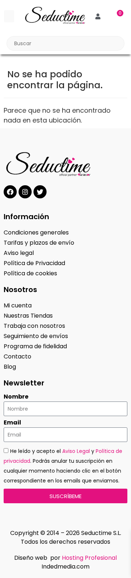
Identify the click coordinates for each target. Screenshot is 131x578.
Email (12, 423)
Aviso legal (19, 253)
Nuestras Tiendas (28, 315)
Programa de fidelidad (35, 346)
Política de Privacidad (34, 263)
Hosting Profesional (89, 558)
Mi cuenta (18, 305)
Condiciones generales (36, 232)
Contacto (17, 356)
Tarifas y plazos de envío (39, 242)
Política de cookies (30, 273)
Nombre (16, 397)
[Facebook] (10, 191)
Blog (10, 366)
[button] (9, 16)
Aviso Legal (76, 451)
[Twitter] (40, 191)
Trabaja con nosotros (34, 326)
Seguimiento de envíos (36, 336)
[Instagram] (25, 191)
